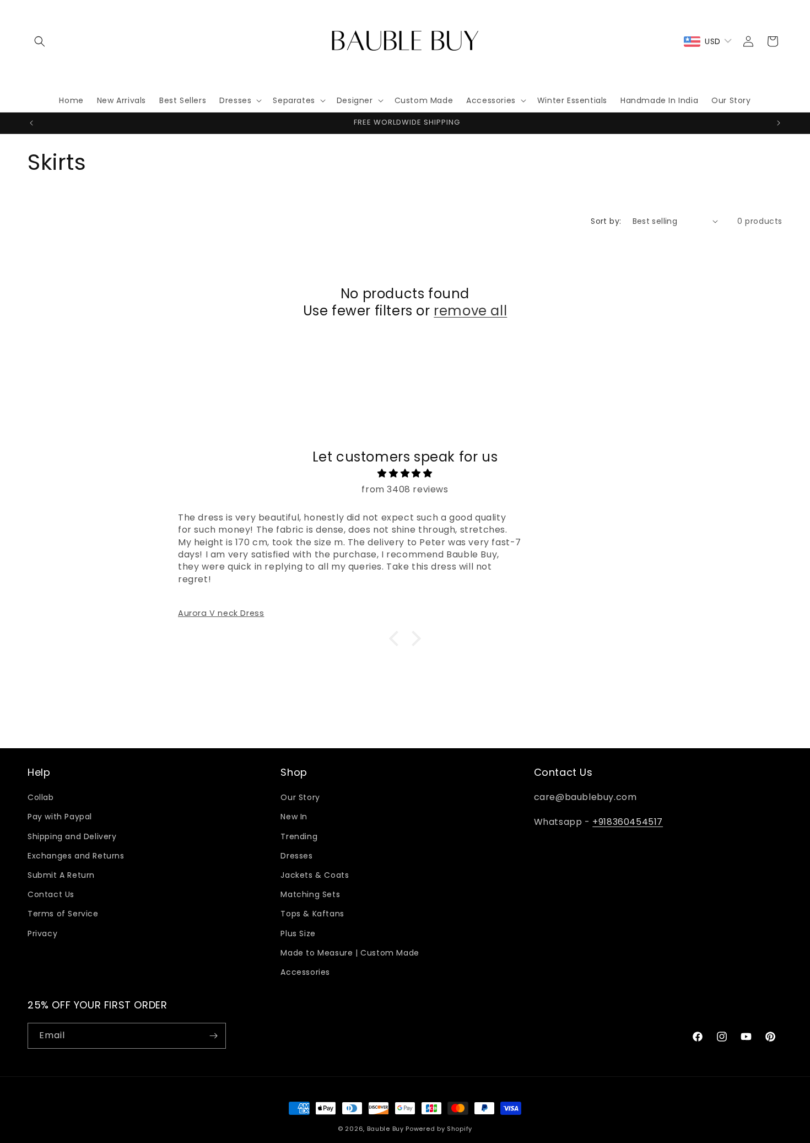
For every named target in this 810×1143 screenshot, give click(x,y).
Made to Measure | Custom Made (349, 952)
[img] (405, 473)
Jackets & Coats (314, 875)
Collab (41, 797)
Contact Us (51, 894)
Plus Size (297, 933)
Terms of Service (63, 913)
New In (293, 817)
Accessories (305, 972)
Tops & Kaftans (312, 913)
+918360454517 (627, 821)
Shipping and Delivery (72, 836)
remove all (470, 310)
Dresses (296, 855)
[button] (40, 41)
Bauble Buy (385, 1128)
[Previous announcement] (31, 122)
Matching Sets (310, 894)
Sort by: (606, 221)
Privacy (42, 933)
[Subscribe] (213, 1036)
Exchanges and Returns (76, 855)
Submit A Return (61, 875)
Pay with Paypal (60, 817)
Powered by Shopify (439, 1128)
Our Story (300, 797)
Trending (298, 836)
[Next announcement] (778, 122)
